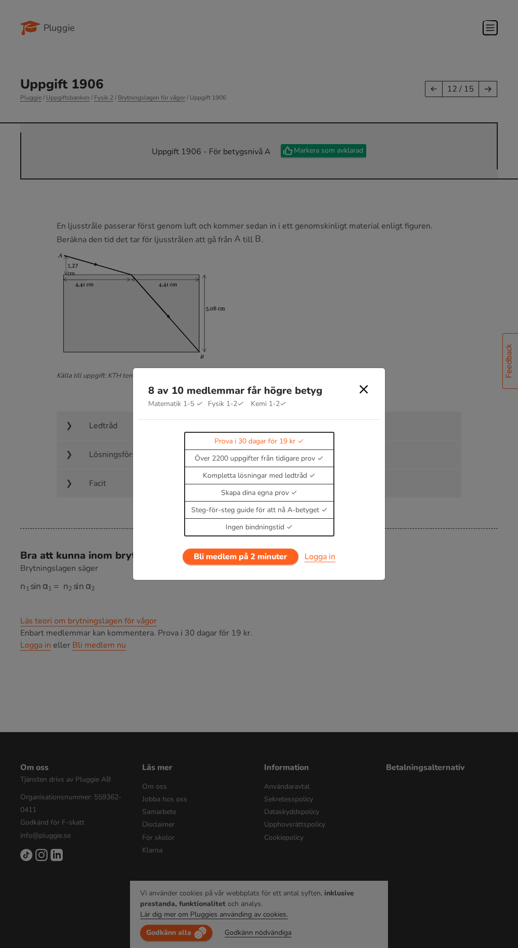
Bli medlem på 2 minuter (240, 556)
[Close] (364, 389)
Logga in (320, 556)
